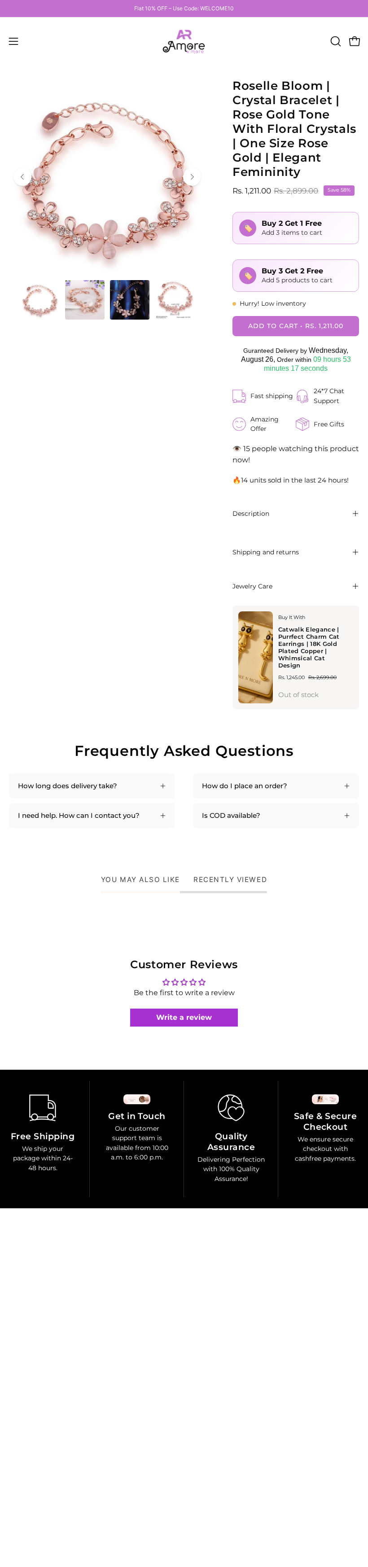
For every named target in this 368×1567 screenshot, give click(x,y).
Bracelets (208, 1336)
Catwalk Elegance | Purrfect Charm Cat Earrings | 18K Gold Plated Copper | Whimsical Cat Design (309, 647)
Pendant (207, 1322)
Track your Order (37, 1508)
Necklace (208, 1350)
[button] (335, 41)
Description (250, 513)
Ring (201, 1294)
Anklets (205, 1364)
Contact (206, 1406)
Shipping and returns (265, 552)
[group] (184, 8)
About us (208, 1392)
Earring (205, 1308)
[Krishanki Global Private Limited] (184, 41)
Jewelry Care (252, 586)
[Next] (192, 177)
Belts (201, 1378)
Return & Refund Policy (48, 1466)
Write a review (184, 1017)
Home (203, 1279)
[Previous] (22, 177)
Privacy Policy (32, 1452)
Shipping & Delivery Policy (52, 1480)
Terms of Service (36, 1494)
